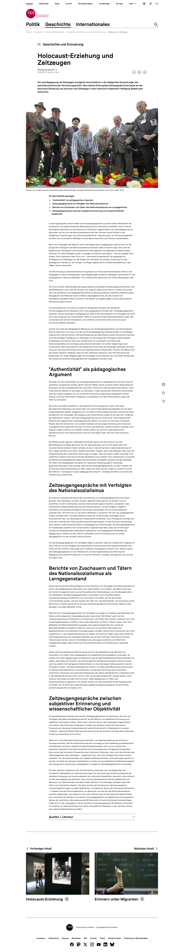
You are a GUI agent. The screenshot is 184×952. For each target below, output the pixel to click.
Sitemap (65, 938)
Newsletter (76, 938)
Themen (29, 32)
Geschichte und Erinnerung (76, 32)
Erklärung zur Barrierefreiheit (136, 938)
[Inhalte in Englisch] (157, 4)
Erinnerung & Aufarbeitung (55, 32)
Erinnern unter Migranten (117, 899)
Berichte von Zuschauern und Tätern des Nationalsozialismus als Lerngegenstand (89, 207)
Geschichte (38, 32)
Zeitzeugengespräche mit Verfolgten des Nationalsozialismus (80, 204)
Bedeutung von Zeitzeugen (118, 32)
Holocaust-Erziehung (45, 899)
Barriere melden (114, 938)
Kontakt (93, 938)
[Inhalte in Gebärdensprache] (150, 4)
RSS (85, 938)
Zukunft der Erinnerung (97, 32)
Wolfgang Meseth (47, 69)
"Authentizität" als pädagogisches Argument (72, 200)
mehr (132, 4)
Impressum (40, 938)
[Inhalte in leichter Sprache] (144, 4)
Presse (102, 938)
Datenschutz (53, 938)
